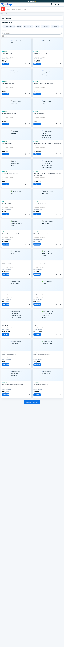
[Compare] (58, 4)
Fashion (19, 26)
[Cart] (61, 4)
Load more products (32, 402)
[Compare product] (29, 64)
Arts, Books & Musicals (9, 26)
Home (1, 13)
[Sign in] (51, 4)
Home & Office (45, 26)
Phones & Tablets (28, 26)
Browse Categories (2, 9)
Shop (6, 13)
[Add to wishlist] (25, 64)
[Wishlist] (54, 4)
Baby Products (55, 26)
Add (38, 154)
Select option (6, 63)
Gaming (37, 26)
